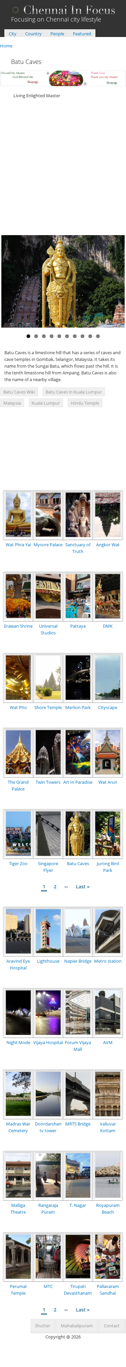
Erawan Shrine (18, 626)
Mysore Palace (48, 545)
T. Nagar (78, 1205)
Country (33, 34)
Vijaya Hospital (48, 1042)
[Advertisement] (63, 166)
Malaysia (12, 403)
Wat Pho (18, 707)
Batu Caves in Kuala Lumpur (74, 392)
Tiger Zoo (18, 863)
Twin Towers (48, 782)
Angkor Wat (108, 545)
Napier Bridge (77, 961)
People (57, 34)
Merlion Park (78, 707)
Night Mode (18, 1042)
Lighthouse (48, 961)
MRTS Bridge (77, 1124)
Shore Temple (48, 707)
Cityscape (107, 707)
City (12, 34)
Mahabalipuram (77, 1326)
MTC (48, 1286)
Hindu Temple (85, 403)
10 (98, 336)
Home (6, 46)
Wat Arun (107, 782)
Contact (112, 1326)
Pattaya (78, 626)
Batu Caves (78, 863)
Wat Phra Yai (18, 545)
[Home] (63, 12)
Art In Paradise (77, 782)
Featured (82, 34)
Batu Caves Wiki (19, 392)
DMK (108, 626)
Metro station (108, 961)
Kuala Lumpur (46, 403)
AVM (108, 1042)
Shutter (42, 1326)
